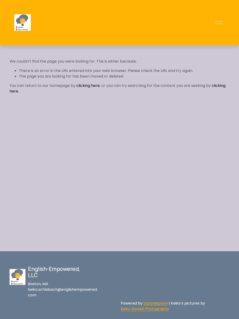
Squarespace (156, 303)
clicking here (88, 85)
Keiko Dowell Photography (145, 309)
